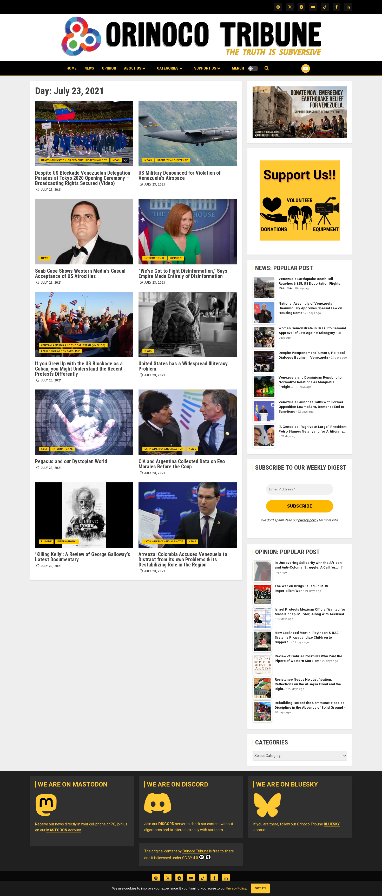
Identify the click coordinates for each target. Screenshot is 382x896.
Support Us (205, 68)
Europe (46, 541)
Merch (238, 68)
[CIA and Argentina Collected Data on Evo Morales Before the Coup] (188, 422)
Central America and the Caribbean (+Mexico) (73, 345)
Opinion (109, 68)
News (89, 68)
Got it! (260, 888)
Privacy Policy (236, 888)
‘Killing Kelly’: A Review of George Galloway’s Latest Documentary (82, 557)
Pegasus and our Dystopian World (71, 461)
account (63, 830)
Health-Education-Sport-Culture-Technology (74, 160)
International (154, 258)
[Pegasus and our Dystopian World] (84, 422)
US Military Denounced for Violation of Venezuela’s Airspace (180, 175)
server (172, 824)
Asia (44, 449)
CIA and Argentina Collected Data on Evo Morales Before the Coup (182, 464)
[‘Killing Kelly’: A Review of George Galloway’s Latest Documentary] (84, 515)
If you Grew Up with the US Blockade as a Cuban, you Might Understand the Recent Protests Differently (79, 368)
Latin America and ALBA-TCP (60, 351)
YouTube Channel (297, 68)
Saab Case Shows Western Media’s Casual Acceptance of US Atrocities (80, 273)
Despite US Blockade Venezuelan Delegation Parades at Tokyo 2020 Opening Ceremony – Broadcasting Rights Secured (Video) (82, 178)
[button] (267, 68)
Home (72, 68)
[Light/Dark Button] (253, 68)
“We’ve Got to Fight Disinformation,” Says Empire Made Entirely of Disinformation (183, 273)
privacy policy (308, 520)
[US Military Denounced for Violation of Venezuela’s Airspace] (188, 133)
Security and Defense (172, 160)
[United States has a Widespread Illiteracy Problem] (188, 324)
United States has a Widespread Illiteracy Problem (183, 366)
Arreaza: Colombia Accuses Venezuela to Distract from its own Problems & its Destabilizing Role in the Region (183, 559)
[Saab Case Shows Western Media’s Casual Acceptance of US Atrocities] (84, 231)
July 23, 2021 (51, 189)
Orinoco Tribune (195, 851)
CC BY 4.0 (190, 858)
